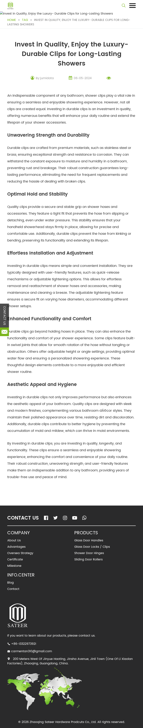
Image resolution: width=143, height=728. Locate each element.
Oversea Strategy (20, 553)
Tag (25, 20)
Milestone (14, 565)
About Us (14, 540)
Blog (10, 582)
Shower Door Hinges (89, 553)
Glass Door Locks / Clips (92, 546)
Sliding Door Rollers (88, 559)
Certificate (15, 559)
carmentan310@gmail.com (31, 651)
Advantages (16, 546)
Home (11, 20)
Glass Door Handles (88, 540)
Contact (13, 589)
